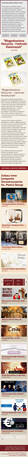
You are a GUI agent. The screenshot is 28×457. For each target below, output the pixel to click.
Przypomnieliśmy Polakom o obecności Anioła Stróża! (14, 205)
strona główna (9, 446)
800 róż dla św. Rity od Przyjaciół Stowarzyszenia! (13, 320)
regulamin (7, 449)
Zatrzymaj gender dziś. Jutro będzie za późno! (14, 413)
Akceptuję (22, 35)
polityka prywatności (16, 449)
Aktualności (23, 454)
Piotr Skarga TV (13, 455)
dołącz (15, 446)
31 (2, 439)
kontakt (23, 449)
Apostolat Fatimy (22, 455)
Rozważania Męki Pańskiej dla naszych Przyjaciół (13, 357)
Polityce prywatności (11, 13)
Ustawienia (14, 35)
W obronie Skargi (15, 448)
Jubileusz (7, 448)
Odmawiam (5, 35)
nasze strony (21, 446)
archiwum (22, 448)
